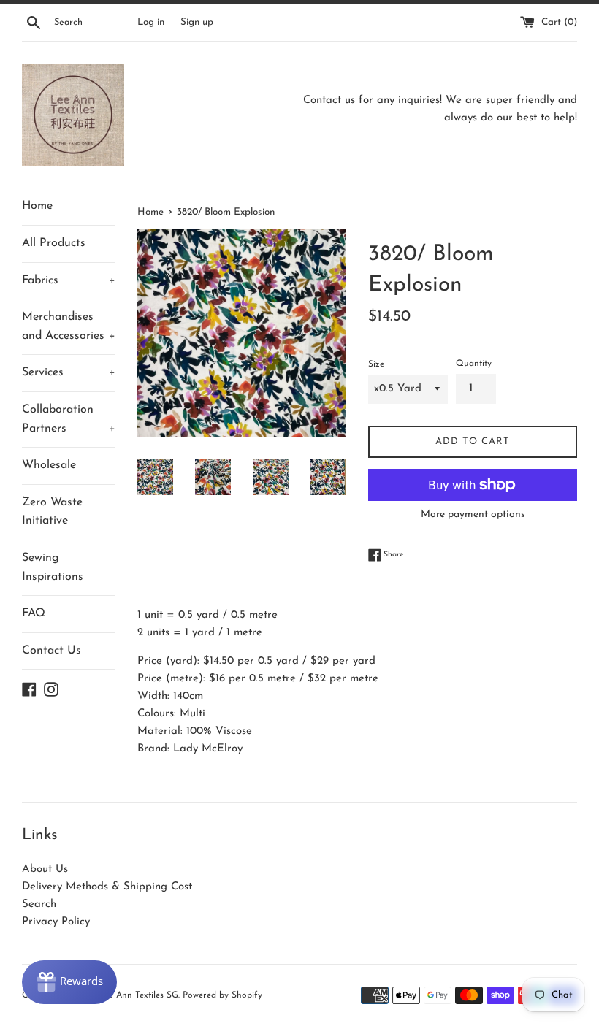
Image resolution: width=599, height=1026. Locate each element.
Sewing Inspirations (52, 567)
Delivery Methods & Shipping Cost (107, 886)
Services (68, 372)
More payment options (473, 514)
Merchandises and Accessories (68, 326)
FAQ (33, 613)
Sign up (196, 22)
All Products (53, 243)
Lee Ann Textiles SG (138, 995)
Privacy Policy (56, 921)
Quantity (474, 363)
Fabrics (68, 280)
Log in (150, 22)
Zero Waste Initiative (52, 512)
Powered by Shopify (222, 995)
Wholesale (49, 465)
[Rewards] (69, 982)
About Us (45, 869)
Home (37, 206)
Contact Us (51, 650)
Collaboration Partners (68, 419)
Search (39, 904)
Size (376, 364)
